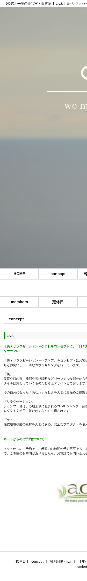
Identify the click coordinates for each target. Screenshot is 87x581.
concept (58, 274)
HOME (19, 274)
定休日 (58, 302)
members (19, 302)
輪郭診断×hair (61, 561)
